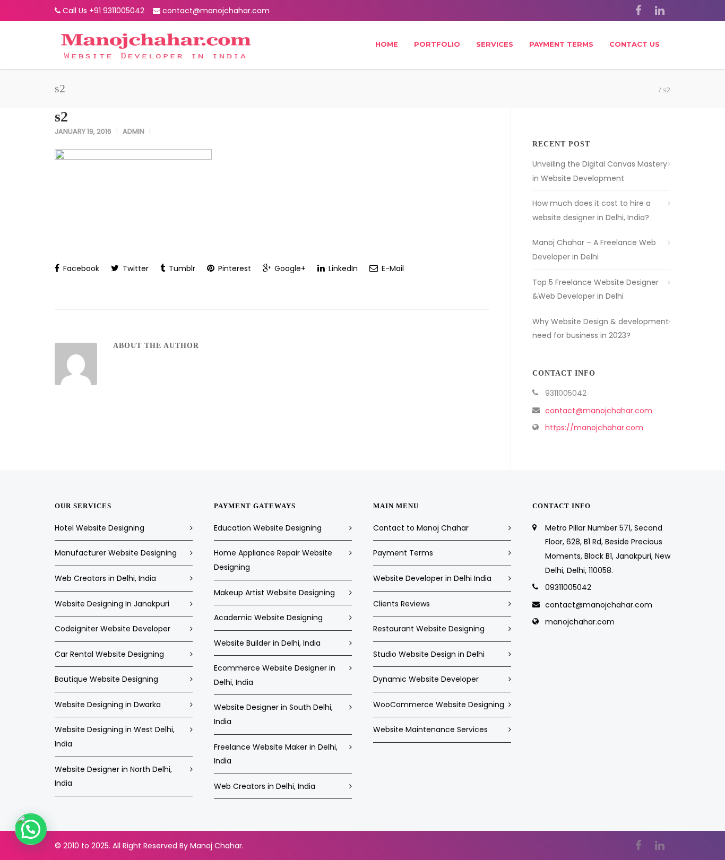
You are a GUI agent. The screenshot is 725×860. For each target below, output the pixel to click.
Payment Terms (561, 44)
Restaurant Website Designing (429, 628)
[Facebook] (638, 10)
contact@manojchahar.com (216, 10)
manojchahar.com (580, 621)
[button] (31, 829)
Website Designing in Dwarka (108, 704)
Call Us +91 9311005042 (103, 10)
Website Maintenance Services (430, 729)
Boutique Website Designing (106, 679)
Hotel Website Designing (99, 528)
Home (386, 44)
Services (494, 44)
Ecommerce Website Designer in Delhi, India (274, 675)
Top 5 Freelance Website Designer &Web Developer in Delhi (595, 289)
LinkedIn (342, 268)
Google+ (289, 268)
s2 (61, 116)
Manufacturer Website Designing (116, 553)
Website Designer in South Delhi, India (273, 714)
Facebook (80, 268)
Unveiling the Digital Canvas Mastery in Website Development (599, 171)
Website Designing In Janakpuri (112, 603)
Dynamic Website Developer (426, 679)
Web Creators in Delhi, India (105, 578)
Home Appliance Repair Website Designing (273, 560)
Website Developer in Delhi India (432, 578)
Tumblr (181, 268)
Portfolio (437, 44)
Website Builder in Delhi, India (267, 643)
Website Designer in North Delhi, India (113, 776)
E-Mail (391, 268)
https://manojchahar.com (594, 427)
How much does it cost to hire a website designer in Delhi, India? (591, 210)
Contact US (634, 44)
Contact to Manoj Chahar (421, 528)
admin (133, 131)
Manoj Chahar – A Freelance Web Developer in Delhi (594, 249)
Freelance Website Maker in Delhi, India (276, 754)
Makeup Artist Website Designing (274, 592)
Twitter (134, 268)
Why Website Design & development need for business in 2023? (600, 328)
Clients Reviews (401, 603)
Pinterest (233, 268)
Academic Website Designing (268, 617)
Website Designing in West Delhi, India (115, 736)
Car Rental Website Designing (109, 654)
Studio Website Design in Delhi (429, 654)
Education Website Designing (268, 528)
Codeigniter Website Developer (112, 628)
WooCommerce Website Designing (438, 704)
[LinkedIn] (659, 10)
